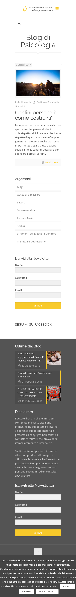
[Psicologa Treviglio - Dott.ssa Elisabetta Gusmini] (38, 9)
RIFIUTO (26, 591)
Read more (51, 162)
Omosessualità (26, 210)
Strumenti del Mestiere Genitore (36, 233)
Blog (20, 187)
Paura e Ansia (25, 218)
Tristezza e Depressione (31, 241)
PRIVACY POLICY (47, 591)
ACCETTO (67, 586)
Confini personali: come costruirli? (35, 115)
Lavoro (21, 202)
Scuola (21, 226)
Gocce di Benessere (28, 194)
